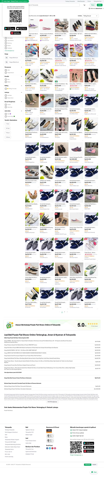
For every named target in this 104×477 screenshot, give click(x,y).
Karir (6, 434)
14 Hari (8, 128)
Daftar (99, 5)
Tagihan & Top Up (30, 429)
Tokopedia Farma (9, 449)
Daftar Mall (28, 443)
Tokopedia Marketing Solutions (13, 444)
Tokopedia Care (97, 1)
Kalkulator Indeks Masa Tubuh (12, 447)
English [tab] (94, 464)
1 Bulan (8, 132)
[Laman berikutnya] (67, 312)
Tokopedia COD (30, 432)
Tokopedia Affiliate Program (12, 439)
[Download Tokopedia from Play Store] (88, 443)
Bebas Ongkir (29, 434)
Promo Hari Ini (8, 451)
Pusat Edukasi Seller (31, 440)
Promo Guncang (9, 456)
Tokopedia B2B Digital (10, 442)
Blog (6, 437)
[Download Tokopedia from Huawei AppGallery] (88, 451)
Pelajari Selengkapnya (75, 455)
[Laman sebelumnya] (59, 312)
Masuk (92, 5)
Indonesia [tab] (87, 464)
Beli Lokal (7, 454)
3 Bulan (8, 137)
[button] (96, 8)
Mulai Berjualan (81, 1)
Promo (89, 1)
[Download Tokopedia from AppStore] (88, 447)
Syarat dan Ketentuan (31, 451)
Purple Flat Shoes (8, 410)
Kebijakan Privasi (30, 454)
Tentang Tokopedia (70, 1)
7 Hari (7, 123)
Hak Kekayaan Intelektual (11, 432)
